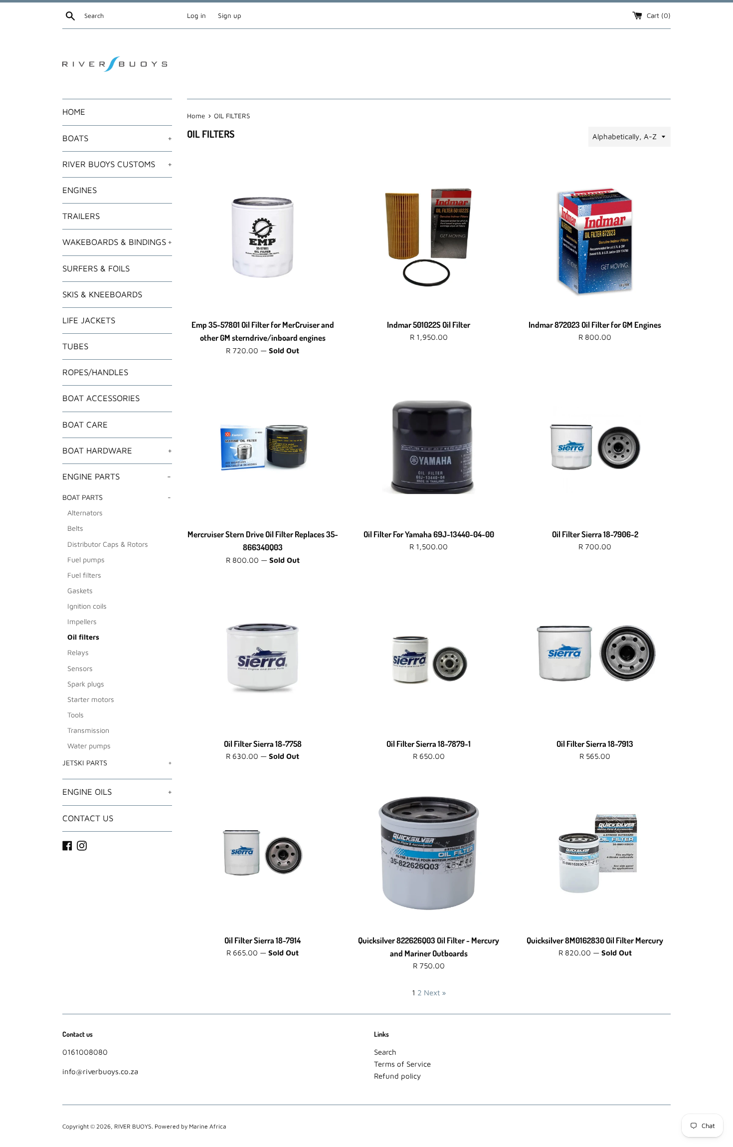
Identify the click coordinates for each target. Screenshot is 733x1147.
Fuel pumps (86, 559)
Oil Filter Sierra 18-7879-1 (428, 743)
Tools (75, 714)
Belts (75, 528)
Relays (78, 652)
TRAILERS (81, 216)
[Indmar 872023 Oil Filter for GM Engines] (595, 237)
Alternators (85, 512)
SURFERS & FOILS (96, 268)
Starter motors (90, 699)
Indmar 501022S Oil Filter (428, 324)
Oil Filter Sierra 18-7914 (262, 940)
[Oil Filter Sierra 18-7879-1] (428, 656)
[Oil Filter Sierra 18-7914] (262, 852)
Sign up (229, 15)
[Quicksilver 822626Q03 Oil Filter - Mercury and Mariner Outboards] (428, 852)
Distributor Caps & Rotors (107, 544)
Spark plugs (85, 684)
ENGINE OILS (117, 792)
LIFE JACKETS (88, 320)
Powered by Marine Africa (190, 1126)
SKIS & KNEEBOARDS (102, 294)
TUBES (75, 346)
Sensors (80, 668)
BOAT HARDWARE (117, 451)
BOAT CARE (85, 425)
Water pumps (89, 745)
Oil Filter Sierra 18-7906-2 (595, 534)
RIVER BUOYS (133, 1126)
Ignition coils (87, 606)
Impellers (82, 621)
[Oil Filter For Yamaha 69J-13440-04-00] (428, 447)
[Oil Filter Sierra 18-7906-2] (595, 447)
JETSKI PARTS (117, 762)
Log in (196, 15)
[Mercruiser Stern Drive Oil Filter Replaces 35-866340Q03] (262, 447)
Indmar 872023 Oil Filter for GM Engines (595, 324)
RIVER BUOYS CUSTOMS (117, 164)
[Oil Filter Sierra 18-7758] (262, 656)
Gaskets (80, 590)
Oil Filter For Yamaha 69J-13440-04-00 (429, 534)
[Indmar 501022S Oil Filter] (428, 237)
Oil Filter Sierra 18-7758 (263, 743)
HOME (73, 112)
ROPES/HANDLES (95, 372)
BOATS (117, 138)
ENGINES (79, 190)
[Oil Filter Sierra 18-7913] (595, 656)
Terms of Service (402, 1064)
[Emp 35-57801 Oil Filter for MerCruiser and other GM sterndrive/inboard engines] (262, 237)
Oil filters (83, 637)
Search (385, 1052)
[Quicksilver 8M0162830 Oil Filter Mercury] (595, 852)
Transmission (88, 730)
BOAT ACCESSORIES (101, 398)
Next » (435, 992)
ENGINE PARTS (116, 476)
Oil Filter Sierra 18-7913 (594, 743)
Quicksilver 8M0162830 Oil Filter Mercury (595, 940)
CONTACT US (87, 818)
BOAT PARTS (116, 497)
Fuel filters (84, 575)
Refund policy (397, 1076)
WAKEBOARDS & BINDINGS (117, 242)
